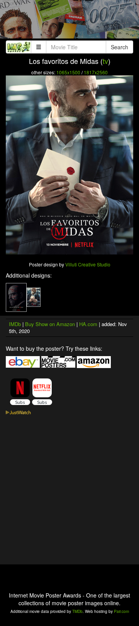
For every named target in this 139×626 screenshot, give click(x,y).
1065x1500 (68, 72)
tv (105, 61)
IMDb (15, 324)
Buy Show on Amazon (50, 324)
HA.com (88, 324)
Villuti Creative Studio (87, 264)
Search (119, 47)
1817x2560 (96, 72)
